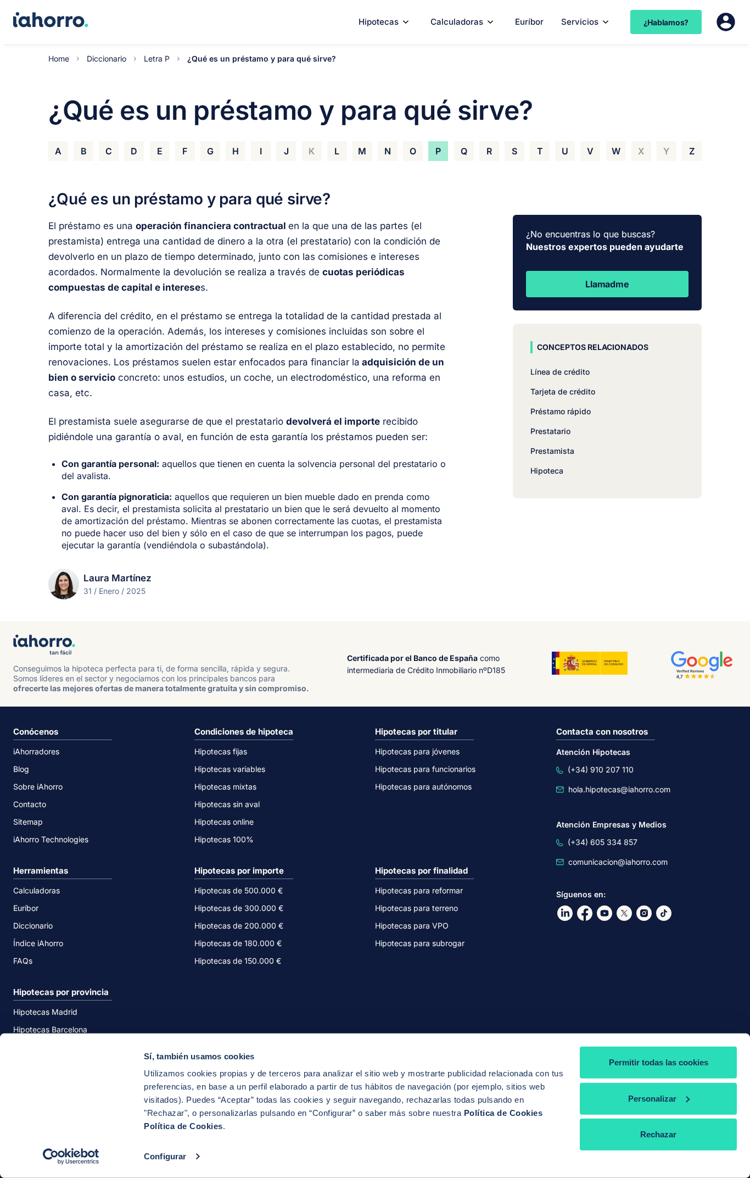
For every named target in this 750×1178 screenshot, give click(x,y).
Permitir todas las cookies (658, 1062)
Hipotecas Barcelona (50, 1029)
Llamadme (607, 284)
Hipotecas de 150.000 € (237, 960)
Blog (21, 769)
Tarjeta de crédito (562, 391)
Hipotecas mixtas (225, 786)
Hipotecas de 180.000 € (238, 943)
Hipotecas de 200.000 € (238, 925)
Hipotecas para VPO (412, 925)
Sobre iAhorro (38, 786)
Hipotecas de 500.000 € (238, 890)
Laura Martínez (117, 578)
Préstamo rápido (560, 411)
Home (58, 58)
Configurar (165, 1156)
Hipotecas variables (229, 769)
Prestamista (552, 450)
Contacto (29, 804)
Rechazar (658, 1134)
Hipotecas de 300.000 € (238, 908)
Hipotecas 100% (224, 839)
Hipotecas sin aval (227, 804)
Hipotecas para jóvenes (417, 751)
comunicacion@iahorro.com (618, 861)
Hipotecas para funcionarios (425, 769)
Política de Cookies (503, 1113)
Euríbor (529, 21)
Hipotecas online (224, 821)
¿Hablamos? (666, 22)
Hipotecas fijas (220, 751)
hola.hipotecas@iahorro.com (619, 789)
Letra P (157, 58)
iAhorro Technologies (50, 839)
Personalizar (652, 1098)
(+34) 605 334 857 (602, 842)
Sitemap (28, 821)
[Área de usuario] (726, 22)
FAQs (22, 960)
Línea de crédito (560, 371)
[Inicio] (50, 21)
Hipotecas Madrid (45, 1011)
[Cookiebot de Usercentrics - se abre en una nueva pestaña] (71, 1156)
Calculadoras (456, 21)
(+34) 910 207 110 (601, 769)
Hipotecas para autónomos (423, 786)
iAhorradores (36, 751)
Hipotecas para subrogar (419, 943)
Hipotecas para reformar (419, 890)
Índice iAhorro (38, 943)
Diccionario (106, 58)
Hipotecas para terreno (416, 908)
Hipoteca (546, 470)
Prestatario (550, 431)
